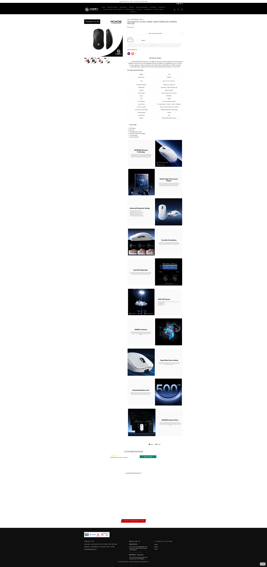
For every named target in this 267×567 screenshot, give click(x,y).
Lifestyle (139, 9)
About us (133, 11)
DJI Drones (153, 7)
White (143, 40)
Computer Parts (130, 9)
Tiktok (155, 549)
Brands (131, 7)
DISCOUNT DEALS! (159, 9)
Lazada (156, 544)
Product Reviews (112, 7)
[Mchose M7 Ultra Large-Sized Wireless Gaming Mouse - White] (97, 507)
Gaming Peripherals (142, 7)
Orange (136, 40)
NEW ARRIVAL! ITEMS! (137, 19)
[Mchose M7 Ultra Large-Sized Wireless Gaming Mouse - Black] (94, 507)
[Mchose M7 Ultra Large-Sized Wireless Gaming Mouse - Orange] (96, 507)
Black (130, 40)
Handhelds (162, 7)
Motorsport (148, 9)
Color (129, 37)
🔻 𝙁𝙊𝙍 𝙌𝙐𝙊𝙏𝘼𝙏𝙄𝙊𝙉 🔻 (155, 33)
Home (103, 7)
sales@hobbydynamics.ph (90, 549)
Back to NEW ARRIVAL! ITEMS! (134, 520)
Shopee (156, 546)
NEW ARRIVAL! (123, 7)
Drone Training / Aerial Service (113, 9)
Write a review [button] (148, 456)
